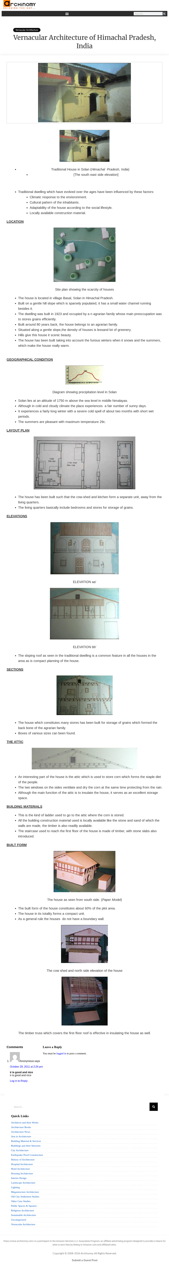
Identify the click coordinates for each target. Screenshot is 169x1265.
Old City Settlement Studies (25, 1196)
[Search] (164, 13)
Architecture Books (21, 1127)
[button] (67, 13)
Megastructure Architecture (25, 1192)
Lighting (15, 1187)
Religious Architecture (22, 1210)
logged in (61, 1053)
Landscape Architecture (23, 1182)
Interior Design (19, 1178)
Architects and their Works (24, 1122)
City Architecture (20, 1150)
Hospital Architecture (22, 1164)
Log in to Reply (19, 1080)
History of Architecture (23, 1159)
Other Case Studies (21, 1201)
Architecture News (20, 1132)
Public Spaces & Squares (24, 1206)
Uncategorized (18, 1219)
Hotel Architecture (20, 1169)
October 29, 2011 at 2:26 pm (26, 1066)
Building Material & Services (26, 1141)
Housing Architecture (22, 1173)
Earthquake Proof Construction (27, 1155)
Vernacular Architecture (27, 30)
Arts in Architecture (21, 1136)
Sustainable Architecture (23, 1215)
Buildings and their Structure (26, 1145)
